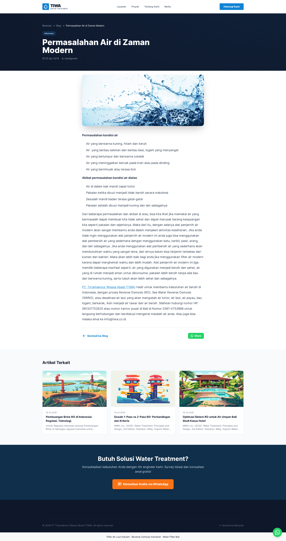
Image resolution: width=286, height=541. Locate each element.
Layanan (121, 6)
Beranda (46, 25)
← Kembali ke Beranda (231, 525)
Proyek (135, 6)
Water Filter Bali (171, 536)
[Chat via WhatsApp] (277, 532)
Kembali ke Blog (95, 336)
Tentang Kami (151, 6)
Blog (58, 25)
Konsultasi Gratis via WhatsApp (143, 484)
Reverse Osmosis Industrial (146, 536)
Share (198, 335)
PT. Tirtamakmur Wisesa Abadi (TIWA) (109, 287)
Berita (168, 6)
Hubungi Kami (232, 6)
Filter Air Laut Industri (118, 536)
